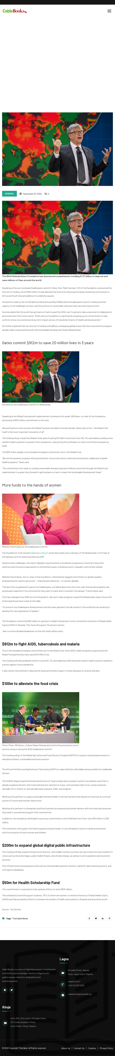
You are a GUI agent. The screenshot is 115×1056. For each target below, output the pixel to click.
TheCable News (20, 918)
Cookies (92, 1048)
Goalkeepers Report (39, 552)
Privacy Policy (106, 1048)
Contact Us (79, 1048)
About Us (65, 1048)
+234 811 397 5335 (76, 985)
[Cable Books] (15, 10)
